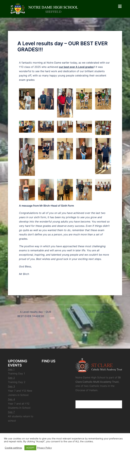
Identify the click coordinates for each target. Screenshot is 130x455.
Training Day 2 (16, 382)
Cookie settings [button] (13, 447)
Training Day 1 (16, 373)
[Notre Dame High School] (46, 8)
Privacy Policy (44, 447)
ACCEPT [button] (30, 447)
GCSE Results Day (99, 311)
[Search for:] (98, 404)
